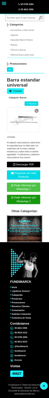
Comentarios (17, 310)
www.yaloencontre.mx (24, 394)
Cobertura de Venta (20, 318)
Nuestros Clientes (20, 306)
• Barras (13, 45)
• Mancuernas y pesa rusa (22, 55)
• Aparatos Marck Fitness (21, 40)
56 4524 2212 (20, 333)
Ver (10, 69)
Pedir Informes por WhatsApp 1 (24, 187)
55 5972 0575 (20, 342)
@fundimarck (20, 346)
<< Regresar (31, 104)
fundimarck (19, 351)
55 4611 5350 (26, 9)
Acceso (17, 360)
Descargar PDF (24, 164)
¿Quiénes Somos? (20, 291)
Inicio (13, 287)
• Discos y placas (18, 50)
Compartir (17, 91)
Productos (16, 299)
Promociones (17, 302)
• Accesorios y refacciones (22, 30)
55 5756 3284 (26, 4)
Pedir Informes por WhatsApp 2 (24, 199)
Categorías (16, 295)
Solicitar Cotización (20, 314)
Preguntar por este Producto (25, 175)
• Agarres (14, 35)
